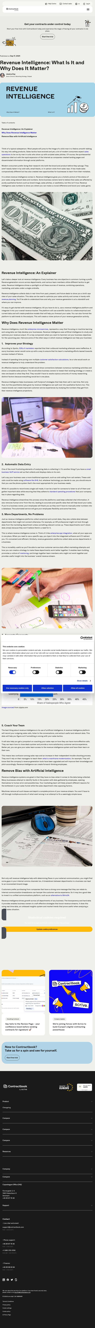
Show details (82, 681)
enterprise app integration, (61, 533)
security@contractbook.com (22, 1292)
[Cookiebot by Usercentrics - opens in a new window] (82, 638)
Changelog (7, 1107)
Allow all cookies (78, 688)
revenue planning (9, 299)
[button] (77, 4)
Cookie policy (6, 1311)
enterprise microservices (38, 329)
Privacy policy (6, 1305)
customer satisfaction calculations (54, 359)
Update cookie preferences (47, 929)
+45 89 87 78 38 (8, 1198)
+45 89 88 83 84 (9, 1267)
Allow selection (47, 688)
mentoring (24, 553)
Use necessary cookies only (17, 688)
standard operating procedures (62, 491)
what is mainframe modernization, (56, 758)
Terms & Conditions (8, 1301)
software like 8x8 (30, 480)
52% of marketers (26, 348)
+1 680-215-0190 (9, 1250)
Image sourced (8, 707)
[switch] (36, 672)
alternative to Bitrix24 (60, 895)
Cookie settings (7, 1308)
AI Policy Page (7, 1315)
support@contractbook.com (13, 1227)
